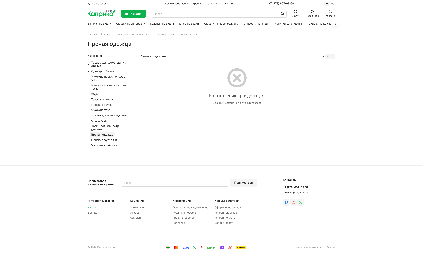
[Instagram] (293, 202)
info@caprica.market (296, 192)
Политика (178, 222)
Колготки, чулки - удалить (109, 115)
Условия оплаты (225, 217)
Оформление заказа (228, 207)
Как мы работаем (227, 200)
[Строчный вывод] (327, 56)
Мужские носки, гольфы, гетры (108, 78)
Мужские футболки (104, 145)
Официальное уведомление (190, 207)
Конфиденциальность (308, 247)
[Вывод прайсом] (332, 56)
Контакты (136, 217)
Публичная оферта (184, 212)
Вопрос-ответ (224, 222)
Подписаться (243, 182)
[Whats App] (300, 202)
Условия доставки (227, 212)
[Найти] (282, 14)
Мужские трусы (102, 110)
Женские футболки (104, 140)
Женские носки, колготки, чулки (109, 87)
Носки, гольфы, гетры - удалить (107, 127)
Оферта (331, 247)
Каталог (93, 207)
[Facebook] (286, 202)
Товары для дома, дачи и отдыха (109, 64)
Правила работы (183, 217)
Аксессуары (99, 120)
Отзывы (135, 212)
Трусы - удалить (102, 99)
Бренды (93, 212)
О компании (138, 207)
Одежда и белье (102, 71)
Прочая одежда (102, 134)
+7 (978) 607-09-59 (281, 3)
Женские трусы (101, 104)
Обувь (95, 94)
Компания (137, 200)
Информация (181, 200)
